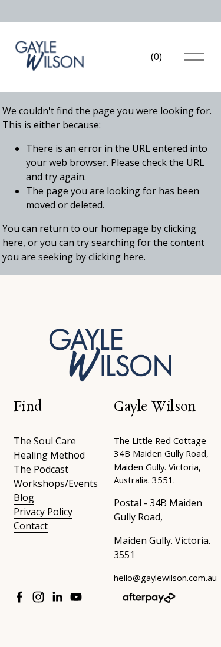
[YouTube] (76, 597)
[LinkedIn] (57, 597)
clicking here (116, 256)
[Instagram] (38, 597)
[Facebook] (19, 597)
